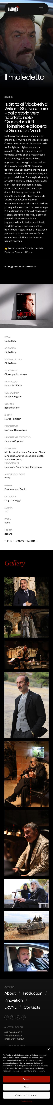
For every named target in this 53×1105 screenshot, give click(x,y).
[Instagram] (23, 1017)
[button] (48, 1049)
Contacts (32, 1007)
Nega (26, 1087)
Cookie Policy (26, 1101)
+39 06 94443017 (13, 1032)
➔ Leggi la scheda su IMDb (20, 266)
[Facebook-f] (12, 1017)
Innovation (13, 1000)
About (9, 993)
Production (32, 993)
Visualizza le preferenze (26, 1095)
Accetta (26, 1079)
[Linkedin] (6, 1017)
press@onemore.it (14, 1038)
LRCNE (10, 1007)
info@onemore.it (13, 1035)
